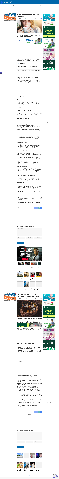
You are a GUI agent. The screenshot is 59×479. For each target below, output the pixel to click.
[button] (40, 18)
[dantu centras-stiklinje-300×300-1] (49, 19)
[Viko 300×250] (49, 42)
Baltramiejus (24, 6)
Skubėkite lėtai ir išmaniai (33, 66)
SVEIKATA (25, 18)
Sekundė (18, 18)
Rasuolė (35, 6)
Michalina (29, 6)
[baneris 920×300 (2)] (29, 325)
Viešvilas (37, 6)
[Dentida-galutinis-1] (49, 53)
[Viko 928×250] (29, 40)
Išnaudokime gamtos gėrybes (22, 66)
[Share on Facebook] (38, 18)
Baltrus (27, 6)
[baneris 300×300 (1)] (49, 31)
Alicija (21, 6)
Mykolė (32, 6)
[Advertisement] (30, 216)
